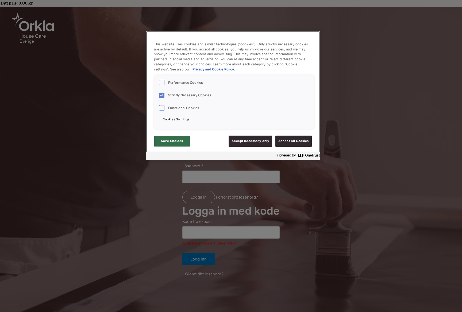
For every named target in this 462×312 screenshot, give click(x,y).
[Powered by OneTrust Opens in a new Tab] (296, 156)
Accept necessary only (250, 141)
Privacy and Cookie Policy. (213, 69)
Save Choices (172, 141)
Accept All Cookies (293, 141)
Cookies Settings (176, 119)
